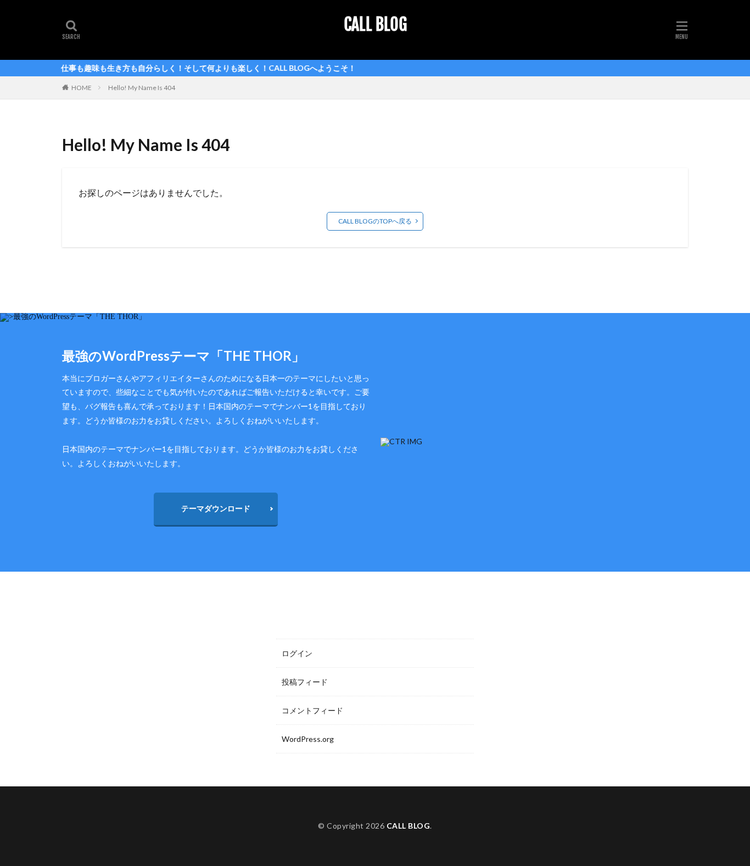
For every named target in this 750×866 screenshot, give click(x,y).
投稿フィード (305, 681)
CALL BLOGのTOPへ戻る (375, 221)
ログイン (297, 653)
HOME (81, 87)
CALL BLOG (375, 24)
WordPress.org (308, 739)
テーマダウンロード (215, 508)
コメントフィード (312, 710)
